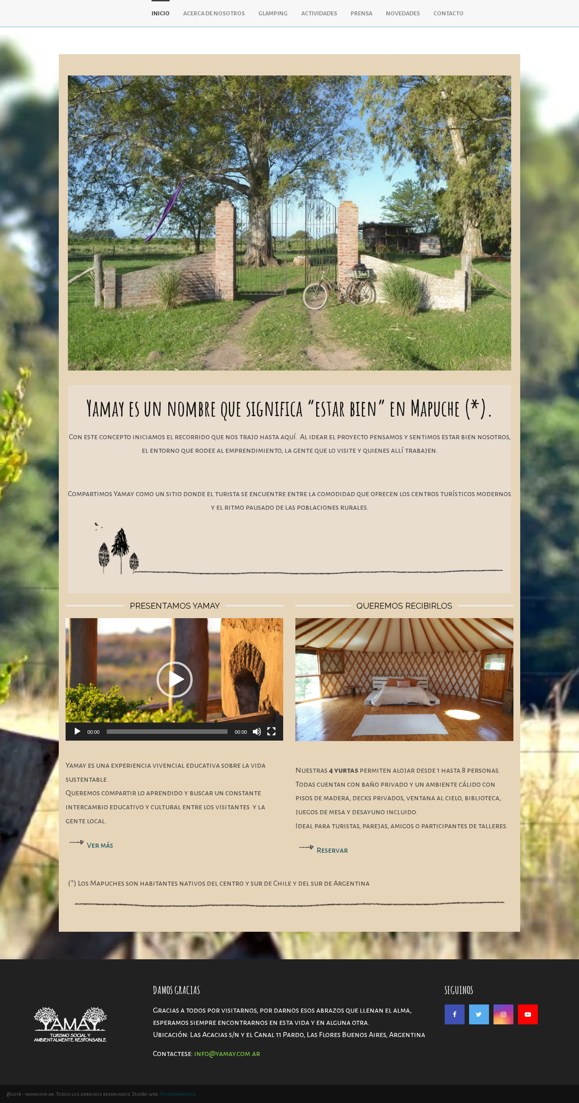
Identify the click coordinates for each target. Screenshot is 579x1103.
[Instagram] (503, 1014)
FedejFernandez (178, 1094)
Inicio (161, 13)
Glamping (273, 13)
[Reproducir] (77, 731)
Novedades (403, 13)
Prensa (361, 13)
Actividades (319, 13)
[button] (175, 680)
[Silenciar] (256, 731)
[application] (174, 679)
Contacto (448, 13)
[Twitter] (479, 1014)
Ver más (100, 845)
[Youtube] (528, 1014)
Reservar (332, 850)
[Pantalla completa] (271, 731)
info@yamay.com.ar (227, 1054)
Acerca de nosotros (214, 13)
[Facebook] (455, 1014)
